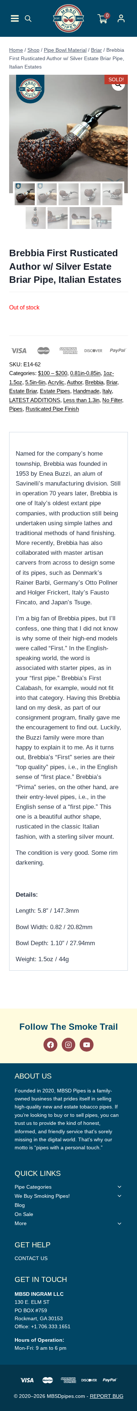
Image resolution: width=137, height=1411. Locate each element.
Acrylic (56, 382)
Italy (107, 391)
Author (74, 382)
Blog (20, 1205)
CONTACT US (31, 1258)
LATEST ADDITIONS (34, 400)
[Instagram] (68, 1044)
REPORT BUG (106, 1396)
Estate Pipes (55, 391)
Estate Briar (23, 391)
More (21, 1223)
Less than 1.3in (81, 400)
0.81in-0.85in (85, 373)
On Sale (24, 1214)
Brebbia (94, 382)
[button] (118, 84)
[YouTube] (86, 1044)
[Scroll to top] (129, 995)
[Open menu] (15, 18)
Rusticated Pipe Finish (52, 409)
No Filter (112, 400)
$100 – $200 (52, 373)
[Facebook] (50, 1044)
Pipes (16, 409)
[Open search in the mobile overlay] (28, 18)
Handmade (86, 391)
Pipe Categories (33, 1187)
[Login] (121, 18)
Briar (111, 382)
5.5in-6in (35, 382)
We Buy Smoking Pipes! (42, 1196)
